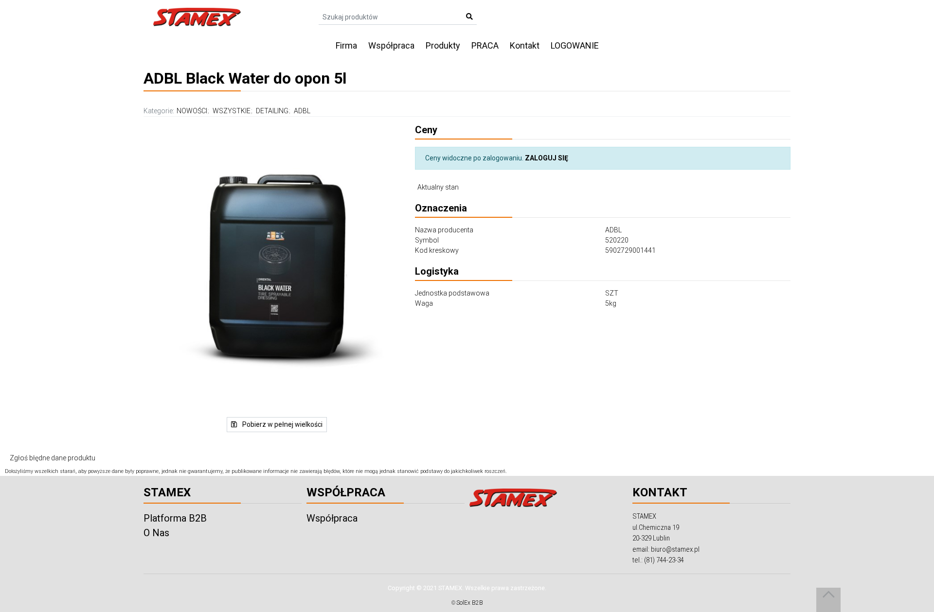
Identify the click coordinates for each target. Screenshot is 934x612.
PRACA (485, 45)
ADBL (302, 111)
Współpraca (391, 45)
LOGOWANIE (575, 45)
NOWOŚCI (192, 111)
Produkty (443, 45)
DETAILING (272, 111)
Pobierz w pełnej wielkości (282, 424)
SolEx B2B (469, 602)
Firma (346, 45)
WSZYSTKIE (232, 111)
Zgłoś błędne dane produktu (52, 458)
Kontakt (524, 45)
